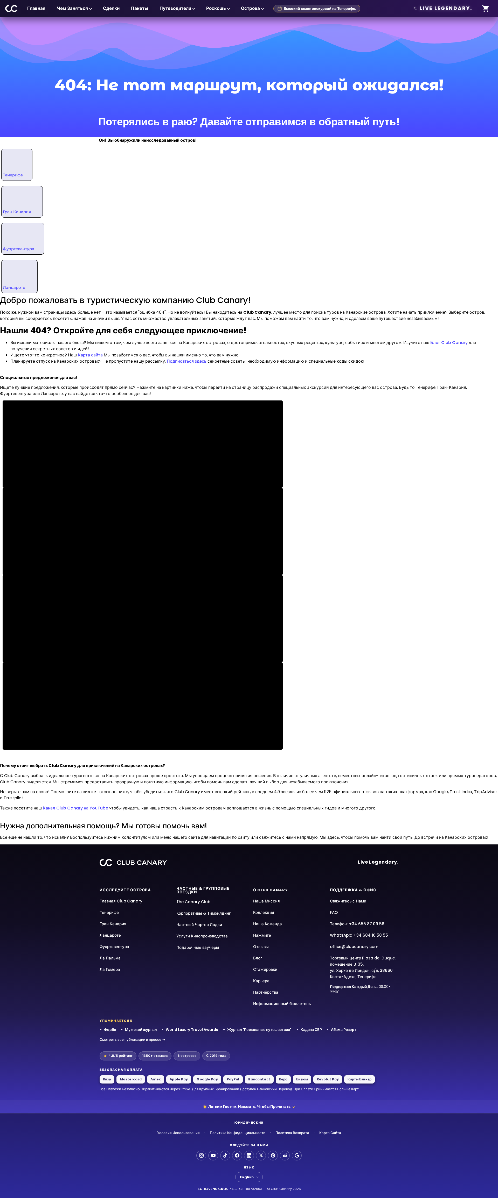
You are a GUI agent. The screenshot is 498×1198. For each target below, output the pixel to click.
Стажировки (265, 969)
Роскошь (216, 8)
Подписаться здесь (186, 361)
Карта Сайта (330, 1132)
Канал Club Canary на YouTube (75, 808)
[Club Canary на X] (261, 1155)
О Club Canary (270, 890)
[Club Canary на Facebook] (237, 1155)
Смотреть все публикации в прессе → (132, 1039)
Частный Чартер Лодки (199, 924)
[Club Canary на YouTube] (213, 1155)
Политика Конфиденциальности (237, 1132)
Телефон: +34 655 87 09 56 (357, 924)
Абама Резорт (343, 1029)
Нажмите (262, 935)
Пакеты (139, 8)
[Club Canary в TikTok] (225, 1155)
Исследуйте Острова (125, 890)
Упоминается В (116, 1020)
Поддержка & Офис (353, 890)
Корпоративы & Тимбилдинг (203, 913)
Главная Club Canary (121, 901)
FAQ (334, 912)
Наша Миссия (266, 901)
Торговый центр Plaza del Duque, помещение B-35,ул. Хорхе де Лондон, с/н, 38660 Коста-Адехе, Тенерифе (363, 967)
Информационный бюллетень (282, 1003)
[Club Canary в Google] (297, 1155)
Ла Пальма (110, 958)
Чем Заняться (72, 8)
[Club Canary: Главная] (11, 8)
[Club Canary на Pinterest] (273, 1155)
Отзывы (261, 946)
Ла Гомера (110, 969)
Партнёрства (265, 992)
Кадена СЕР (311, 1029)
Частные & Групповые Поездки (203, 890)
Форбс (110, 1029)
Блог (257, 958)
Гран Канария (17, 211)
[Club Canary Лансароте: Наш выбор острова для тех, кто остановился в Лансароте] (19, 276)
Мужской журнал (141, 1029)
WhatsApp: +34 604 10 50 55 (359, 935)
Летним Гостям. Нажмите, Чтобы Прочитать (249, 1106)
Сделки (111, 8)
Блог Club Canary (449, 343)
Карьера (261, 981)
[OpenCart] (486, 9)
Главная (36, 8)
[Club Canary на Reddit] (285, 1155)
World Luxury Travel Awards (192, 1029)
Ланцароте (14, 287)
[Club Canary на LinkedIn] (249, 1155)
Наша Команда (267, 924)
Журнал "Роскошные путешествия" (259, 1029)
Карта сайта (90, 355)
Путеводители (175, 8)
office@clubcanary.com (354, 946)
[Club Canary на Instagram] (201, 1155)
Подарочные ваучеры (197, 947)
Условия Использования (178, 1132)
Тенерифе (13, 175)
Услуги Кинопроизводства (202, 936)
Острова (250, 8)
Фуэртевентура (18, 248)
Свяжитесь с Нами (348, 901)
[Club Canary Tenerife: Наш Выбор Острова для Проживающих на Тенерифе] (18, 163)
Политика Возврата (292, 1132)
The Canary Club (193, 902)
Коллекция (263, 912)
